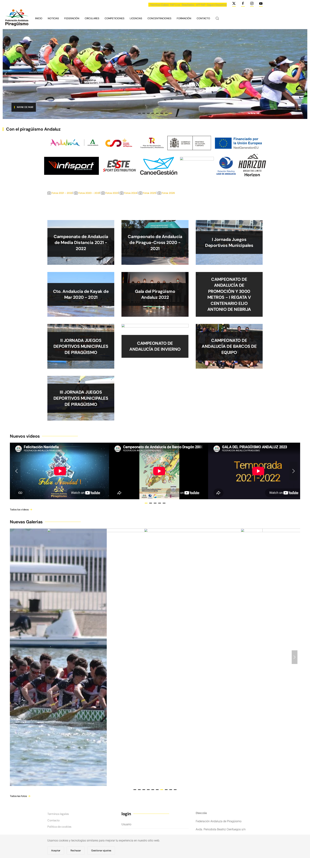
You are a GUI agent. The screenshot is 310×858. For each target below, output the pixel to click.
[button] (217, 18)
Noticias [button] (53, 18)
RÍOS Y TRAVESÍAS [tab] (148, 113)
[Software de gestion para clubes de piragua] (158, 165)
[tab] (134, 789)
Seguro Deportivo (217, 4)
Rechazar (76, 850)
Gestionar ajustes (101, 850)
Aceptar (55, 850)
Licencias (136, 18)
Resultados (188, 4)
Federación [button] (71, 18)
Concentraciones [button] (159, 18)
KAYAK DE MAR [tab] (170, 113)
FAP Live (175, 4)
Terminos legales (58, 814)
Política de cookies (59, 827)
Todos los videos (19, 509)
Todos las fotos (18, 796)
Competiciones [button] (114, 18)
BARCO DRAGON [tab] (143, 113)
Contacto (203, 18)
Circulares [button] (92, 18)
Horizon (252, 174)
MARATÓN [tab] (166, 113)
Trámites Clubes (159, 4)
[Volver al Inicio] (16, 18)
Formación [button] (184, 18)
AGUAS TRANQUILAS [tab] (152, 113)
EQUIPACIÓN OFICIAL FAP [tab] (139, 113)
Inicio (38, 18)
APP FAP (200, 4)
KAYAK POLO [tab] (161, 113)
